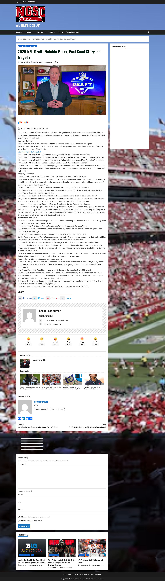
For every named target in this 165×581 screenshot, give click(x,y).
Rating (20, 491)
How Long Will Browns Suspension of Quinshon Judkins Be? (30, 388)
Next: (87, 425)
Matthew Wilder (25, 62)
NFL (27, 46)
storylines (53, 286)
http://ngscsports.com (52, 324)
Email (20, 502)
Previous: (38, 425)
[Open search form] (148, 32)
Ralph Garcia (22, 565)
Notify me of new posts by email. (30, 521)
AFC (19, 46)
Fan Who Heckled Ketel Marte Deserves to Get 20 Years (92, 388)
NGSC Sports (67, 574)
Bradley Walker (84, 565)
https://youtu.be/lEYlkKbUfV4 (29, 152)
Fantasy (52, 555)
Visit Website (41, 409)
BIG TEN (59, 384)
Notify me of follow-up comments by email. (34, 517)
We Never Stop (28, 25)
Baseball (29, 32)
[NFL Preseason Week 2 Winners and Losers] (92, 548)
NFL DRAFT (33, 46)
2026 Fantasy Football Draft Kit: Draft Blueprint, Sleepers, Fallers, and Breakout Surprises (61, 562)
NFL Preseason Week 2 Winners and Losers (90, 561)
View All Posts (57, 409)
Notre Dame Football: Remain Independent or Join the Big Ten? (71, 388)
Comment (22, 464)
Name (20, 494)
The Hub (60, 32)
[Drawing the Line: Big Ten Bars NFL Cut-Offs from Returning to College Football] (32, 548)
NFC (23, 46)
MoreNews (89, 579)
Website (20, 509)
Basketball (40, 32)
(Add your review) (79, 439)
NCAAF (80, 384)
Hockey (51, 32)
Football (19, 32)
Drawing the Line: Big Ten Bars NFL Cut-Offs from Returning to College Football (32, 561)
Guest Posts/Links (72, 32)
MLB (102, 384)
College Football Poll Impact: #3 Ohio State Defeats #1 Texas (51, 388)
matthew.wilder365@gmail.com (55, 320)
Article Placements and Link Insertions (87, 574)
